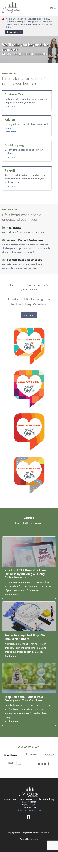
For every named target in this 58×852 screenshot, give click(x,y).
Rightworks (34, 839)
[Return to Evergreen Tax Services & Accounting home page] (11, 7)
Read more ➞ (29, 594)
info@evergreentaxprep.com (29, 810)
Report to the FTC (14, 32)
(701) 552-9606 (30, 804)
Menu (53, 7)
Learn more (15, 106)
